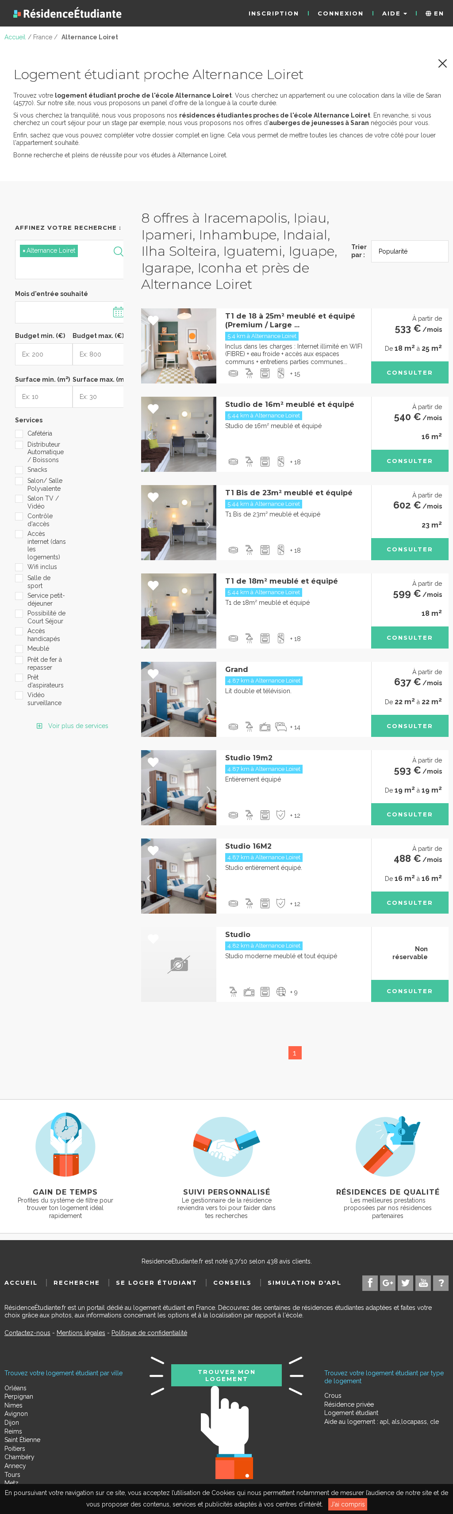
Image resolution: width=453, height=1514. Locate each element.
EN (437, 13)
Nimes (13, 1405)
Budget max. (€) (98, 335)
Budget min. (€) (40, 335)
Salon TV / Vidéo (43, 502)
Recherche (77, 1282)
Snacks (37, 469)
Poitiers (14, 1448)
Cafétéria (39, 433)
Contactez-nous (27, 1332)
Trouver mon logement (227, 1375)
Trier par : (359, 250)
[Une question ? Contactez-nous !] (441, 1283)
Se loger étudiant (156, 1282)
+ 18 (295, 462)
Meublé (38, 648)
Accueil (21, 1282)
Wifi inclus (42, 566)
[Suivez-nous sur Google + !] (387, 1283)
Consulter (410, 372)
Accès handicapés (43, 634)
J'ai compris (347, 1504)
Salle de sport (38, 581)
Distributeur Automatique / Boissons (45, 452)
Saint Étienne (22, 1439)
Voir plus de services (77, 725)
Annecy (15, 1465)
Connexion (341, 13)
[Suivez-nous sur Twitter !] (405, 1283)
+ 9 (294, 992)
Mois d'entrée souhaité (51, 293)
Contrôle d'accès (40, 519)
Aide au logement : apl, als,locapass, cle (381, 1421)
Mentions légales (81, 1332)
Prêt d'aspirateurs (45, 681)
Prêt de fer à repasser (44, 663)
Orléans (15, 1388)
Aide (392, 13)
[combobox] (72, 259)
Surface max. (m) (101, 378)
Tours (12, 1474)
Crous (333, 1395)
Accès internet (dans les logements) (46, 545)
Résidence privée (349, 1404)
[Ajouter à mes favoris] (153, 321)
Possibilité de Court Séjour (46, 617)
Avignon (16, 1413)
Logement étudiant (351, 1412)
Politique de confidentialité (149, 1332)
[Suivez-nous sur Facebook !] (370, 1283)
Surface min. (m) (42, 378)
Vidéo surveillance (44, 698)
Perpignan (18, 1396)
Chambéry (19, 1457)
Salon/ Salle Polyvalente (44, 484)
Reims (13, 1431)
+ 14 (295, 727)
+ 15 (295, 373)
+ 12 (295, 815)
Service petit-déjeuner (46, 599)
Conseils (232, 1282)
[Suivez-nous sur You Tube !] (423, 1283)
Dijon (11, 1422)
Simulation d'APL (305, 1282)
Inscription (274, 13)
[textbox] (61, 267)
